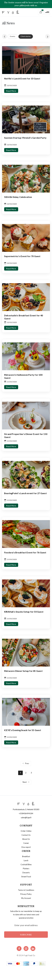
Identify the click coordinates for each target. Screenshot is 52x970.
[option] (12, 36)
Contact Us (26, 835)
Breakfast (26, 856)
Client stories (26, 36)
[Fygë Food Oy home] (15, 12)
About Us (26, 839)
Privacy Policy (26, 894)
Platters (26, 868)
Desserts (26, 872)
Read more (11, 91)
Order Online (26, 831)
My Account (26, 898)
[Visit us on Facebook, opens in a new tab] (19, 948)
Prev (27, 763)
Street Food (26, 876)
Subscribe (26, 934)
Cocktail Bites (26, 864)
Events (12, 36)
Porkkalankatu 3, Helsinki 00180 (26, 809)
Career (26, 843)
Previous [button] (4, 36)
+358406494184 (26, 813)
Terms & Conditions (26, 890)
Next (25, 782)
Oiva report (26, 847)
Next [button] (47, 36)
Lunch (26, 860)
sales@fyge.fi (26, 817)
